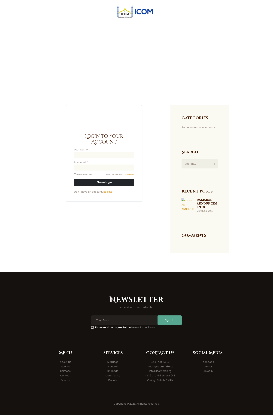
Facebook (207, 362)
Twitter (207, 366)
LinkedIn (208, 371)
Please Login (104, 182)
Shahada (112, 371)
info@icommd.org (160, 371)
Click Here (129, 174)
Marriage (112, 362)
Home (125, 65)
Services (65, 371)
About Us (65, 362)
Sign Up (169, 320)
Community (113, 375)
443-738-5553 (160, 362)
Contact (65, 375)
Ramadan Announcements (198, 127)
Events (65, 366)
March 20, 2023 (205, 211)
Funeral (113, 366)
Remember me (84, 174)
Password (81, 162)
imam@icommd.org (160, 366)
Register (108, 192)
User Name (82, 149)
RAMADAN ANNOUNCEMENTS (207, 203)
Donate (65, 380)
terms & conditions (143, 327)
